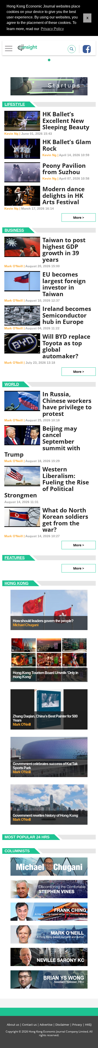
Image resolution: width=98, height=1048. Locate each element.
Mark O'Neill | (14, 266)
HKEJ (88, 1025)
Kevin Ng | (12, 133)
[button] (49, 60)
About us (13, 1025)
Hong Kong (16, 583)
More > (78, 217)
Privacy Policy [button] (52, 29)
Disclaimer (62, 1025)
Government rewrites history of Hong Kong (45, 815)
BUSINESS (14, 230)
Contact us (29, 1025)
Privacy (77, 1025)
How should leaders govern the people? (43, 621)
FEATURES (15, 558)
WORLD (12, 384)
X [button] (87, 18)
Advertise (46, 1025)
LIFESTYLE (15, 104)
